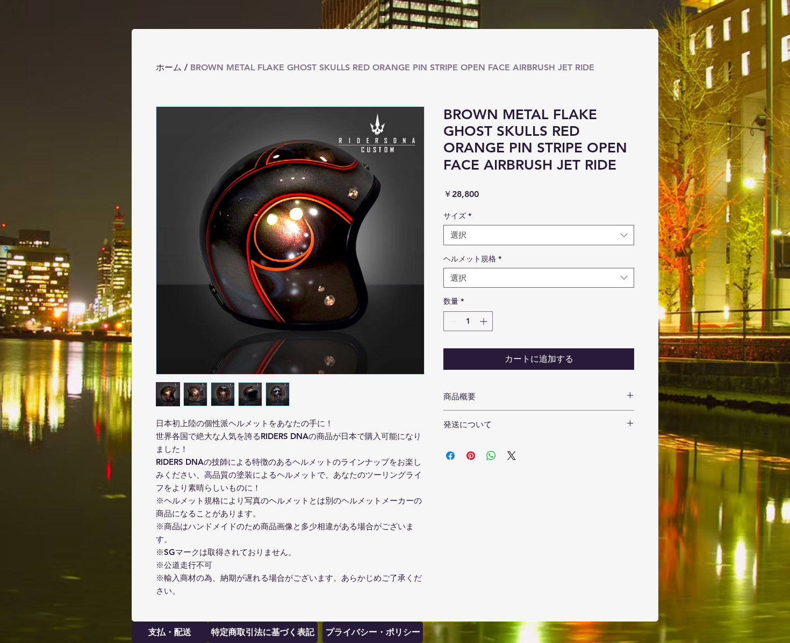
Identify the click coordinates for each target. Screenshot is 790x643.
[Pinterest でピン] (470, 455)
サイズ (457, 216)
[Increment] (484, 321)
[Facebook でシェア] (450, 455)
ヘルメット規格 (472, 259)
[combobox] (538, 235)
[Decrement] (451, 321)
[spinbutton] (468, 321)
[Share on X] (511, 455)
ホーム (169, 67)
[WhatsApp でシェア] (491, 455)
